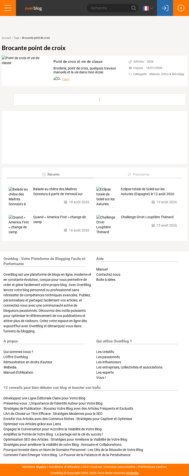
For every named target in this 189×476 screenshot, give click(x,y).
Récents (53, 174)
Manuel (102, 269)
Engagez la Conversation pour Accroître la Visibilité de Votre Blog (52, 429)
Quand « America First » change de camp (59, 219)
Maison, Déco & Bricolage (167, 74)
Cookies (96, 467)
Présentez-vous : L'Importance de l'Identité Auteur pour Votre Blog (53, 403)
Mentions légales (34, 467)
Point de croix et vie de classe (78, 61)
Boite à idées (105, 280)
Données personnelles (120, 467)
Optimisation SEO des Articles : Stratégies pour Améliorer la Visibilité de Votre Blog (65, 439)
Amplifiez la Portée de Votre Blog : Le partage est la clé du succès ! (53, 434)
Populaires (141, 174)
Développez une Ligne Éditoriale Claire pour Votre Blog (44, 398)
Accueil (6, 38)
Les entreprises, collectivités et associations (129, 367)
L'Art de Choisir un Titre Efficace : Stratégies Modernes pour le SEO (53, 414)
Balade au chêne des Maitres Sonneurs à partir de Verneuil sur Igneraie (58, 191)
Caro (65, 80)
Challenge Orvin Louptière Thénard (147, 217)
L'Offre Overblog (15, 357)
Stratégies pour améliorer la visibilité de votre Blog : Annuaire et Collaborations (62, 445)
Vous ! (101, 378)
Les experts (105, 372)
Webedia (9, 367)
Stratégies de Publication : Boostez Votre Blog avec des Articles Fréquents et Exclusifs (68, 408)
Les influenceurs (108, 362)
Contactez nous (108, 274)
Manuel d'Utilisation (18, 372)
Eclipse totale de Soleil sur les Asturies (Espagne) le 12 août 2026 (147, 191)
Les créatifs (105, 352)
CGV (85, 467)
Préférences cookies (152, 467)
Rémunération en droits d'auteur (27, 362)
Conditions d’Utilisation (64, 467)
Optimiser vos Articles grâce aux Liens (32, 424)
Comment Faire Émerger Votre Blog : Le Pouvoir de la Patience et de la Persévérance (66, 455)
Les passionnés (108, 357)
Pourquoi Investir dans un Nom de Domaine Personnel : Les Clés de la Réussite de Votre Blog (73, 450)
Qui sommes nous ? (18, 352)
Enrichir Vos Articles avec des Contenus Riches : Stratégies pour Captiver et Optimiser (67, 419)
